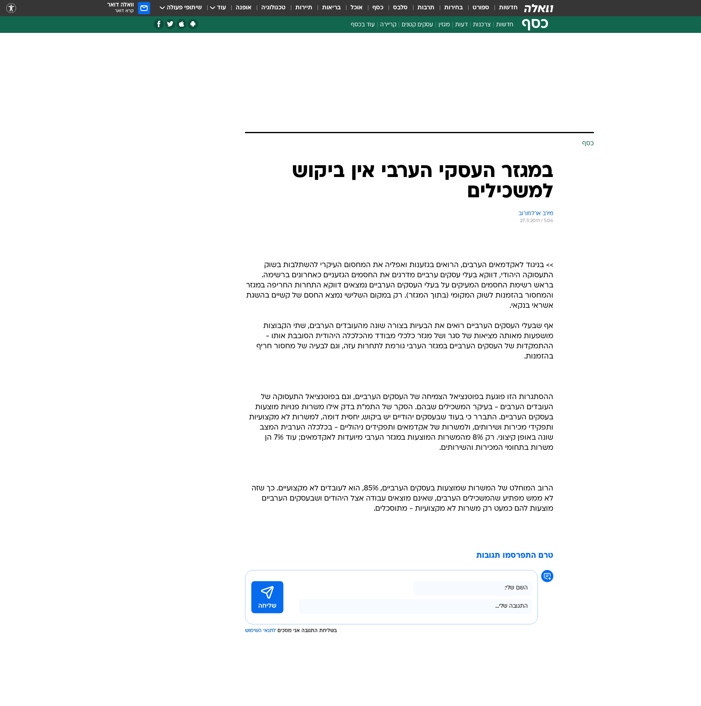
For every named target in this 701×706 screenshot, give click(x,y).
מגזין (444, 25)
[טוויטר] (170, 24)
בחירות (453, 8)
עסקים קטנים (417, 25)
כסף (377, 8)
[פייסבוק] (159, 24)
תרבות (425, 8)
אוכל (356, 8)
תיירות (303, 8)
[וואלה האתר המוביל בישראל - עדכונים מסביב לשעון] (538, 8)
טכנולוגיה (273, 8)
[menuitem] (503, 8)
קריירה (388, 25)
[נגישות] (11, 8)
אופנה (244, 8)
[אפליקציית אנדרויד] (193, 24)
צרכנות (482, 25)
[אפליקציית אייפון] (181, 24)
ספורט (481, 8)
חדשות (508, 8)
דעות (461, 25)
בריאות (331, 8)
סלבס (400, 8)
